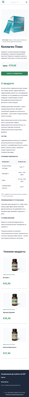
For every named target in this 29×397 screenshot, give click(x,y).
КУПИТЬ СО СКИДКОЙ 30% (14, 73)
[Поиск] (17, 2)
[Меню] (27, 2)
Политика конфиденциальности (14, 394)
